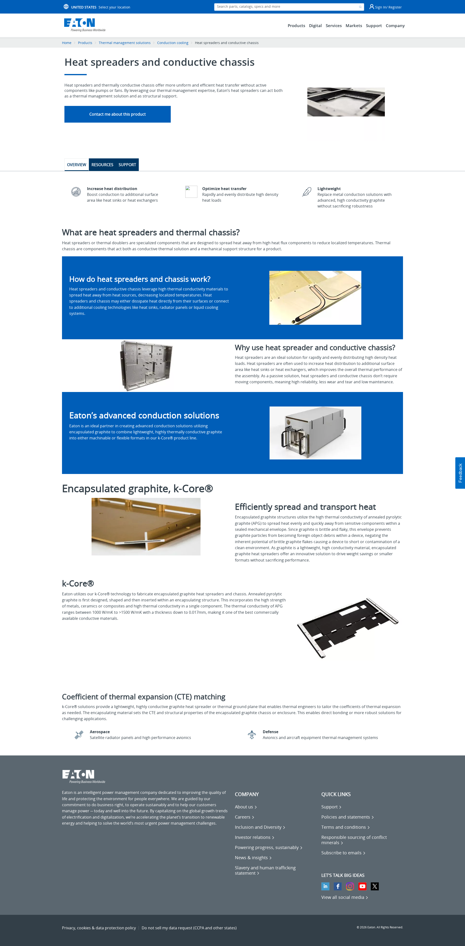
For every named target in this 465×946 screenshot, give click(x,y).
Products (85, 42)
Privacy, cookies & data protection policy (99, 928)
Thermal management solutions (125, 42)
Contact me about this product (117, 114)
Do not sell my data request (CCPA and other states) (189, 928)
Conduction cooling (172, 42)
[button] (460, 473)
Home (66, 42)
